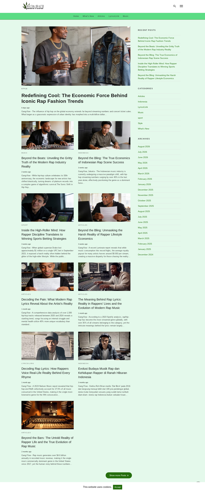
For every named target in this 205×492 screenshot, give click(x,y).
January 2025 (144, 249)
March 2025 (143, 238)
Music (125, 16)
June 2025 (143, 222)
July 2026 (142, 152)
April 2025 (143, 233)
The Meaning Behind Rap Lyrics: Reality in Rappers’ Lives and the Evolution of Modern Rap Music (100, 303)
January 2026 (144, 184)
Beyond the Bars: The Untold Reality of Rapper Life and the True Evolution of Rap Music (47, 442)
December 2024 (145, 254)
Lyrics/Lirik (114, 16)
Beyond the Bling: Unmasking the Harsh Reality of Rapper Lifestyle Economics (100, 234)
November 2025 (145, 195)
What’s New (88, 16)
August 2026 (144, 146)
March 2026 (143, 173)
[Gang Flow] (33, 6)
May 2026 (142, 162)
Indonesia (83, 153)
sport (24, 225)
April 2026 (143, 168)
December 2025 (145, 190)
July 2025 (142, 217)
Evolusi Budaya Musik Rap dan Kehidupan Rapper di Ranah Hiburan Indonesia (102, 373)
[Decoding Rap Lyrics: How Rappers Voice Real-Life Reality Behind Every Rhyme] (47, 346)
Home (76, 16)
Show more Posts (117, 475)
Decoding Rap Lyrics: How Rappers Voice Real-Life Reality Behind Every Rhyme (45, 373)
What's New (143, 128)
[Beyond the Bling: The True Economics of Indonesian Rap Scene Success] (104, 135)
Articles (101, 16)
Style (24, 88)
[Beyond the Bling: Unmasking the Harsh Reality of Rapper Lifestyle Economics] (104, 207)
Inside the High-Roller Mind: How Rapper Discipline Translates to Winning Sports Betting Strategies (43, 234)
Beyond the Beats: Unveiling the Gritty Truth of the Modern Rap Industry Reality (46, 162)
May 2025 (142, 227)
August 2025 (144, 211)
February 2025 (145, 244)
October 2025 (144, 200)
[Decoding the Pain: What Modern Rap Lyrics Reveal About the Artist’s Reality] (47, 277)
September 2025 (146, 206)
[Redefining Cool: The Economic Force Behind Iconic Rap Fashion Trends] (75, 56)
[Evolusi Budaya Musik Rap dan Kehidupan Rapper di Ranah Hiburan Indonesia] (104, 346)
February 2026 (145, 179)
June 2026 (143, 157)
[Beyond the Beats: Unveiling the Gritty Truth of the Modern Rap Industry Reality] (47, 135)
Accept (118, 487)
